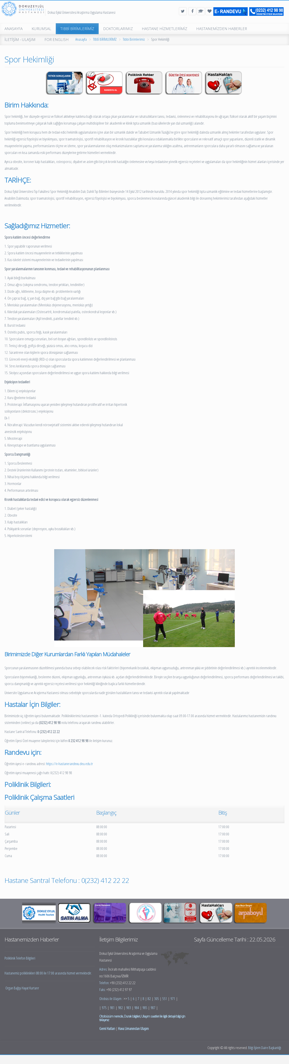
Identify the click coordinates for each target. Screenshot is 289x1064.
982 (120, 1007)
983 (128, 1007)
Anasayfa (81, 39)
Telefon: (104, 982)
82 (149, 998)
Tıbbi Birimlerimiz (134, 39)
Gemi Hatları (107, 1028)
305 (156, 998)
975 (104, 1007)
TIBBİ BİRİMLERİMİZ (105, 39)
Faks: (102, 989)
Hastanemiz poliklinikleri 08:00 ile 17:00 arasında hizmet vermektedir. (48, 973)
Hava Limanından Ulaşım (133, 1028)
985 (144, 1007)
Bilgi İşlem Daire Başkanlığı (264, 1047)
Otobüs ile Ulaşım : (111, 998)
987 (153, 1007)
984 (136, 1007)
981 (112, 1007)
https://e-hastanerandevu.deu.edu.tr (69, 763)
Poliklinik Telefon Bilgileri (20, 958)
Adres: (103, 969)
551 (164, 998)
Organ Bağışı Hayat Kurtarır (22, 988)
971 (172, 998)
